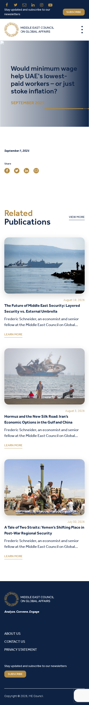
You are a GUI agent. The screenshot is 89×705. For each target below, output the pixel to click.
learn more (13, 335)
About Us (12, 633)
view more (77, 218)
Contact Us (14, 641)
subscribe (73, 12)
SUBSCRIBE (15, 674)
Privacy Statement (20, 649)
